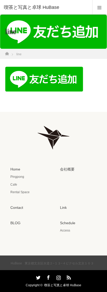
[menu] (99, 7)
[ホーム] (7, 52)
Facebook (48, 277)
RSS (68, 277)
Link (63, 207)
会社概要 (67, 169)
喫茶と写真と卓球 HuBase (62, 285)
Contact (16, 207)
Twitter (38, 277)
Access (65, 230)
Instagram (58, 277)
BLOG (15, 223)
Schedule (67, 223)
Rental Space (20, 192)
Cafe (13, 184)
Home (15, 169)
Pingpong (17, 177)
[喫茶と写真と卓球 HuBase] (46, 7)
